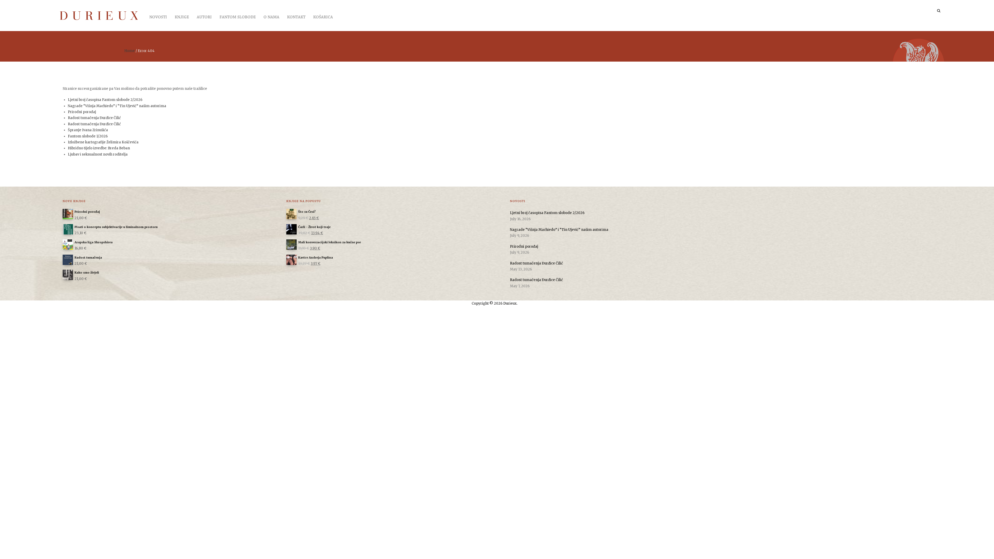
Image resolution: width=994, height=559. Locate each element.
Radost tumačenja (88, 257)
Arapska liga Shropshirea (94, 242)
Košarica (323, 17)
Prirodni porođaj (82, 112)
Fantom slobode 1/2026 (88, 136)
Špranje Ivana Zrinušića (88, 130)
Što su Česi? (307, 212)
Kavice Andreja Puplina (315, 257)
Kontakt (296, 17)
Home (129, 51)
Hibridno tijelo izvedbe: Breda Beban (99, 148)
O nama (271, 17)
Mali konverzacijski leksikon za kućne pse (329, 242)
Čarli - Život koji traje (314, 227)
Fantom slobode (238, 17)
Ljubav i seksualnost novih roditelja (98, 154)
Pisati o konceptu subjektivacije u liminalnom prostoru (116, 227)
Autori (204, 17)
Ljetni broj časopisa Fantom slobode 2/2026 (105, 100)
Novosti (158, 17)
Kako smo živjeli (87, 272)
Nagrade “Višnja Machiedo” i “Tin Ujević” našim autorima (117, 106)
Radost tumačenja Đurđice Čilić (94, 118)
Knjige (182, 17)
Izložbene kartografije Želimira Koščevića (103, 142)
